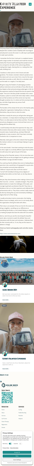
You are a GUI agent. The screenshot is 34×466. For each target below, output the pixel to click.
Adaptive (21, 418)
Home (3, 409)
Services (4, 415)
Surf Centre (4, 418)
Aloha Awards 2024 (9, 290)
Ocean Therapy (5, 421)
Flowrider (21, 415)
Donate (3, 427)
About (3, 412)
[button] (30, 4)
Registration (4, 424)
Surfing (20, 409)
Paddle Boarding (22, 412)
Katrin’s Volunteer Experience (14, 359)
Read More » (5, 300)
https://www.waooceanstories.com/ (10, 233)
